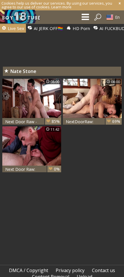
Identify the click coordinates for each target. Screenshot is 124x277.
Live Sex (15, 28)
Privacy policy (70, 270)
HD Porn (81, 28)
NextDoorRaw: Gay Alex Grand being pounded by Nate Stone (93, 122)
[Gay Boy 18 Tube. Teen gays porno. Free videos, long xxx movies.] (23, 18)
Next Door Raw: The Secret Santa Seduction (32, 169)
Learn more (61, 7)
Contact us (103, 270)
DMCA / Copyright (28, 270)
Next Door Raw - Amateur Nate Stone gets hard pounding (32, 122)
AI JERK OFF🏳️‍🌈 (48, 28)
